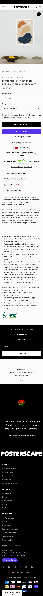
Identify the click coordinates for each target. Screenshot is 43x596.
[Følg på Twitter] (9, 567)
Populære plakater (8, 472)
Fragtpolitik (6, 525)
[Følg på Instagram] (15, 567)
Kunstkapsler (6, 493)
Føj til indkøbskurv (21, 125)
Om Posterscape (8, 518)
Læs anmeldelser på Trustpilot (21, 167)
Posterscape (5, 71)
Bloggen (5, 497)
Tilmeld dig (21, 353)
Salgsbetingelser (8, 536)
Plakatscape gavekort (9, 483)
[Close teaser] (23, 589)
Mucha (4, 508)
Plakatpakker (6, 479)
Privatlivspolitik (7, 540)
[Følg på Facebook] (3, 567)
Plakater (14, 71)
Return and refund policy (10, 529)
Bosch (4, 504)
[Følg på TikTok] (26, 567)
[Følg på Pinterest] (20, 567)
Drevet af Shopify (29, 577)
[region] (21, 369)
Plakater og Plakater (9, 469)
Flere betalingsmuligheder (22, 137)
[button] (12, 593)
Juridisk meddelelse (9, 533)
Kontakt (5, 522)
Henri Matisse (7, 501)
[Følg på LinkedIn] (32, 567)
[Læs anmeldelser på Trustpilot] (21, 162)
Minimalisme (22, 71)
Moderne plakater (8, 476)
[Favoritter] (36, 7)
